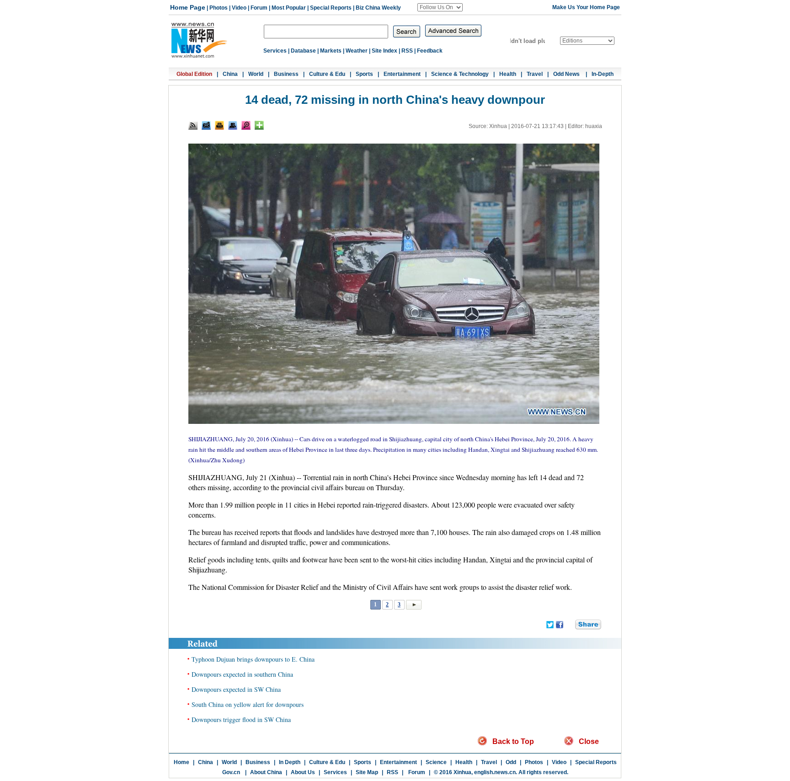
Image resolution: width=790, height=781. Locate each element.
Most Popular (289, 8)
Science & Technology (460, 74)
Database (303, 51)
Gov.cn (231, 772)
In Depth (289, 762)
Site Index (384, 51)
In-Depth (603, 74)
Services (275, 51)
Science (436, 762)
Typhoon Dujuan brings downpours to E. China (253, 659)
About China (266, 772)
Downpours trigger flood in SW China (241, 719)
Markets (331, 51)
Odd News (567, 74)
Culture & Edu (327, 74)
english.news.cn (495, 772)
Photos (218, 8)
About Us (303, 772)
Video (239, 8)
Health (507, 74)
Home (181, 762)
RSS (407, 51)
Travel (535, 74)
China (230, 74)
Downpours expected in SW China (236, 689)
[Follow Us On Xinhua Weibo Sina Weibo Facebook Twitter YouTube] (440, 7)
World (255, 74)
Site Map (367, 772)
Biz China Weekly (378, 8)
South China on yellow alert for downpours (248, 704)
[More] (259, 125)
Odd (511, 762)
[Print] (219, 125)
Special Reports (331, 8)
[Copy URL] (232, 125)
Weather (357, 51)
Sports (364, 74)
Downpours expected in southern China (242, 674)
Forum (259, 8)
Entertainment (402, 74)
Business (286, 74)
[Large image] (246, 125)
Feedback (430, 51)
